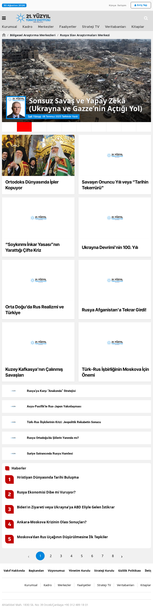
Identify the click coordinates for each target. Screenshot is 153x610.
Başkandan (36, 570)
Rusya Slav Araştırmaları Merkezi (83, 35)
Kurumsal (9, 26)
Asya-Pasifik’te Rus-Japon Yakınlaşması (54, 406)
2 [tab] (24, 127)
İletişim (122, 5)
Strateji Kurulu (104, 570)
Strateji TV (90, 26)
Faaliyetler (67, 26)
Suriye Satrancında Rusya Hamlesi (50, 453)
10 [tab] (143, 127)
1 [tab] (9, 127)
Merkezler (46, 26)
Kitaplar (137, 26)
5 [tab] (69, 127)
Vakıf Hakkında (14, 570)
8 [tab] (113, 127)
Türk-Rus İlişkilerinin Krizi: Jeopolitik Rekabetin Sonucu (64, 422)
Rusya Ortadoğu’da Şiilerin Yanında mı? (53, 438)
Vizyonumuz (56, 570)
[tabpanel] (76, 80)
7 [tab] (98, 127)
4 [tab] (54, 127)
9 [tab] (128, 127)
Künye (112, 5)
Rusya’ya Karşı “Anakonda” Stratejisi (51, 391)
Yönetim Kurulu (79, 570)
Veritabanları (115, 26)
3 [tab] (39, 127)
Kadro (27, 26)
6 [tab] (83, 127)
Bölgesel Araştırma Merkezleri (31, 35)
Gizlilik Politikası (129, 570)
